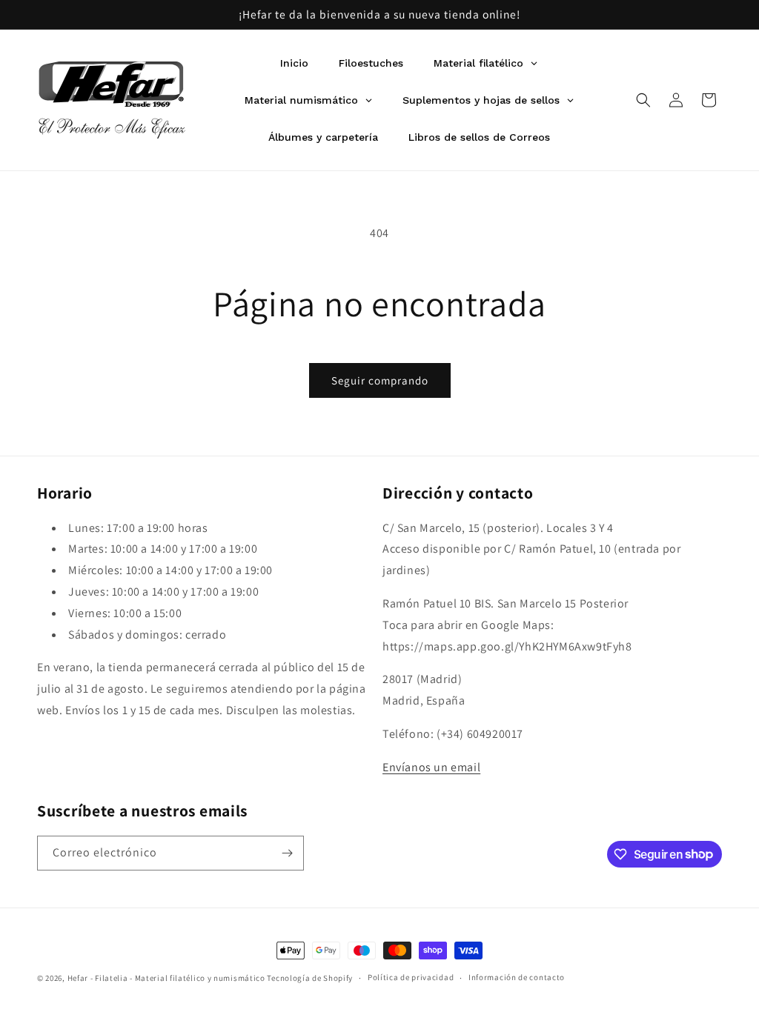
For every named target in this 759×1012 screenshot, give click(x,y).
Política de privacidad (411, 977)
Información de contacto (516, 977)
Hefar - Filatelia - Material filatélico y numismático (166, 978)
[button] (643, 100)
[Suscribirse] (287, 853)
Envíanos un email (431, 767)
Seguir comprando (379, 380)
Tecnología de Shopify (310, 978)
